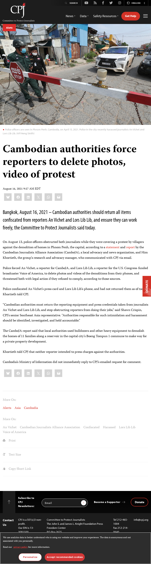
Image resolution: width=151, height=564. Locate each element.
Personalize (30, 557)
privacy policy (20, 547)
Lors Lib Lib (127, 427)
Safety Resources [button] (104, 16)
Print (12, 441)
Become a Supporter (107, 502)
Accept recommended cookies (65, 557)
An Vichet (10, 427)
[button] (144, 3)
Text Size (14, 455)
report (130, 247)
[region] (75, 548)
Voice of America (14, 432)
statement (113, 247)
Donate (139, 502)
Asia (18, 408)
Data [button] (83, 16)
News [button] (69, 16)
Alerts (9, 27)
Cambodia (31, 408)
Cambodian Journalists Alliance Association (50, 427)
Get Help (130, 16)
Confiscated (91, 427)
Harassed (109, 427)
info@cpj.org (141, 519)
